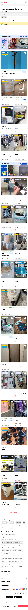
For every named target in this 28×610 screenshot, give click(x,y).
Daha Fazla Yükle (14, 512)
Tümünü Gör (23, 36)
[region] (14, 43)
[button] (2, 2)
